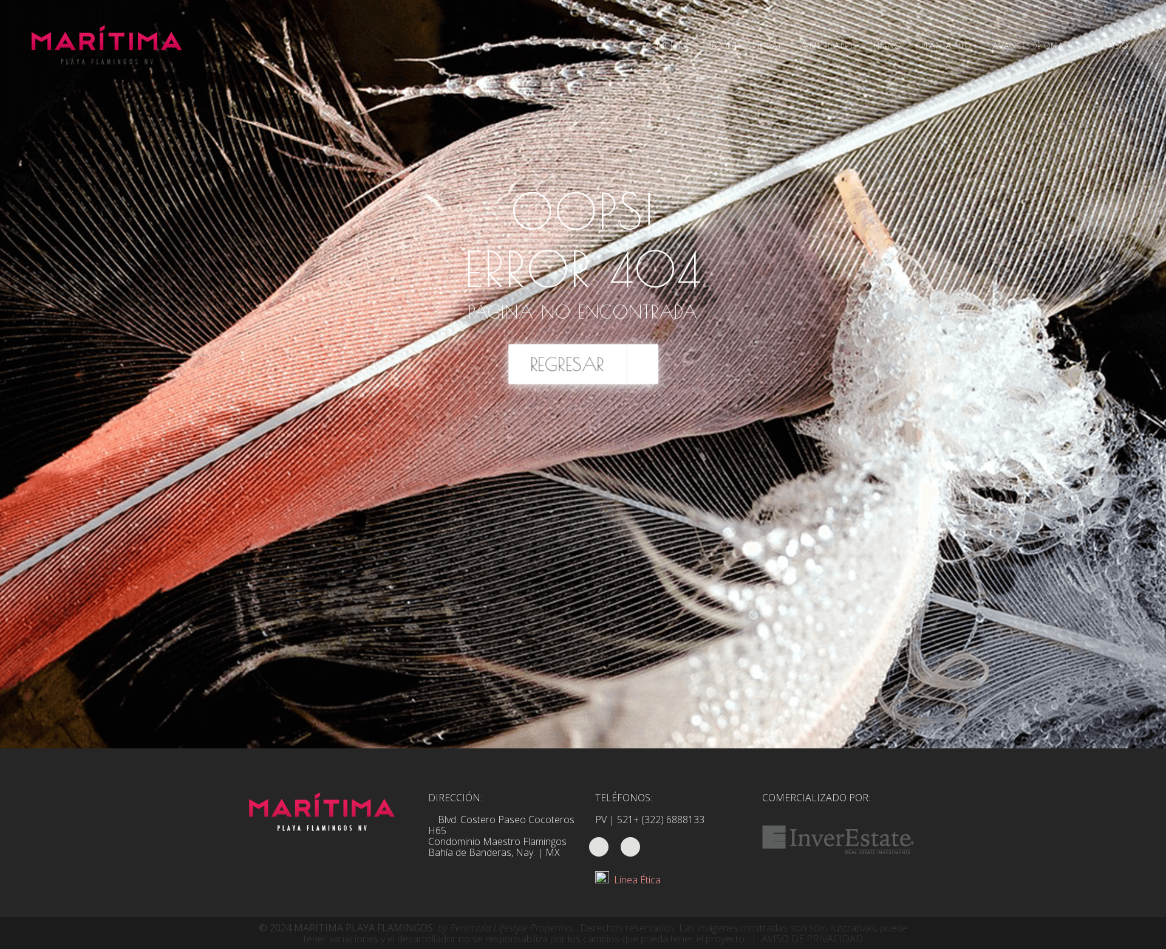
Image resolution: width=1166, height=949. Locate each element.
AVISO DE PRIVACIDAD (812, 938)
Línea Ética (635, 879)
